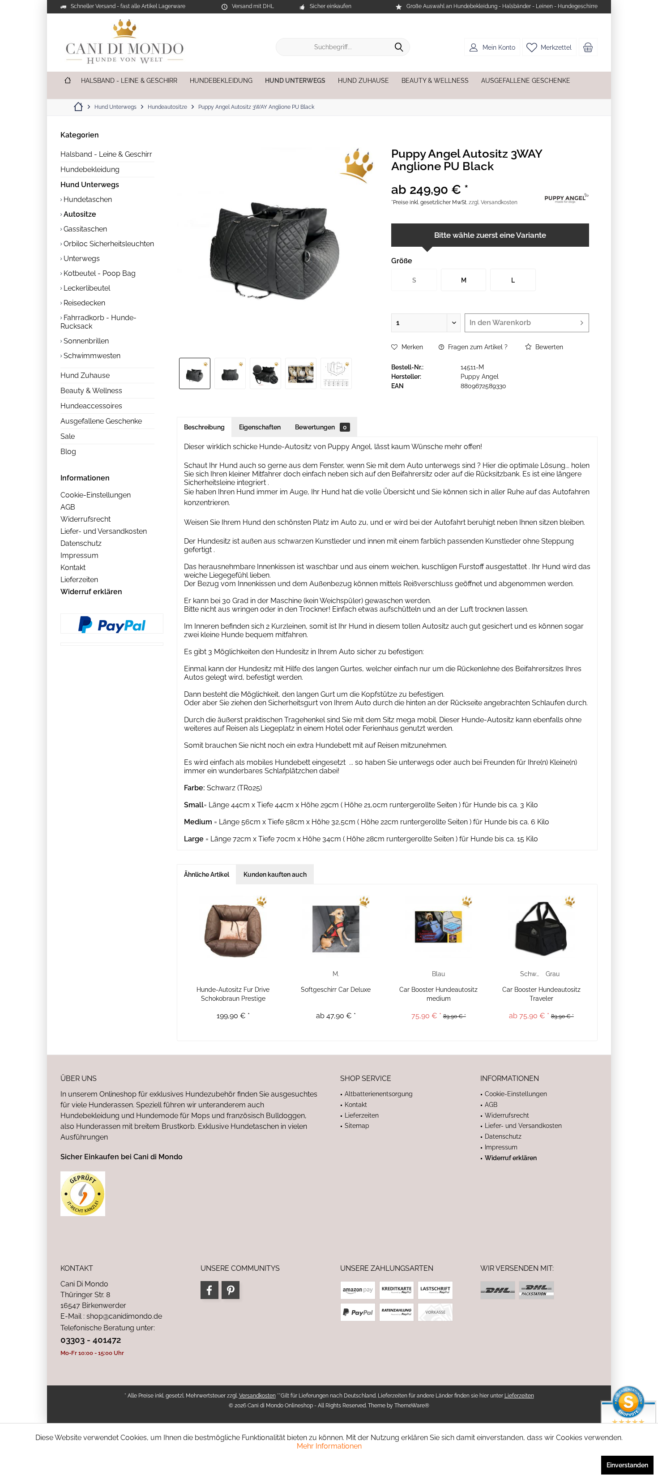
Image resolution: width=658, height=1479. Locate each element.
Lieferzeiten (79, 579)
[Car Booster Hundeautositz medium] (438, 927)
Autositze (79, 214)
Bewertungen (321, 427)
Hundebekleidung (90, 169)
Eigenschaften (260, 427)
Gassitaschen (84, 229)
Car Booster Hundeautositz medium (438, 994)
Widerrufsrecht (85, 519)
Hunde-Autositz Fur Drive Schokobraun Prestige (233, 994)
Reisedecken (83, 303)
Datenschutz (81, 543)
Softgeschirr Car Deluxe (336, 989)
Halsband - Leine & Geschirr (106, 154)
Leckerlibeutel (86, 288)
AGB (67, 507)
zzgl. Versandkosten (493, 202)
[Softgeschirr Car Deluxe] (336, 927)
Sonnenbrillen (85, 341)
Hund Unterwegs (89, 184)
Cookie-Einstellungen (95, 495)
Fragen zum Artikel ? (477, 347)
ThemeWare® (411, 1405)
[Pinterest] (230, 1290)
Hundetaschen (87, 199)
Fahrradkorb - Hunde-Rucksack (98, 321)
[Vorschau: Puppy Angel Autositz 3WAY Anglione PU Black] (194, 373)
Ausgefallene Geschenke (101, 421)
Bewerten (548, 347)
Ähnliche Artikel (206, 874)
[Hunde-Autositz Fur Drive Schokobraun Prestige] (233, 927)
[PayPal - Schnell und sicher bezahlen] (112, 624)
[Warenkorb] (588, 47)
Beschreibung (204, 427)
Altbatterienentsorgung (379, 1093)
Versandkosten (257, 1396)
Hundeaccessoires (91, 406)
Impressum (79, 555)
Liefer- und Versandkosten (103, 531)
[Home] (67, 81)
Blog (68, 451)
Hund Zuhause (85, 375)
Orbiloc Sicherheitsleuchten (108, 244)
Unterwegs (81, 258)
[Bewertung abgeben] (466, 178)
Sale (67, 436)
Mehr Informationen (329, 1446)
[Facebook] (209, 1290)
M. (336, 973)
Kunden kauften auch (275, 874)
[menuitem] (588, 47)
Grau (553, 973)
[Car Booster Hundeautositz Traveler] (541, 927)
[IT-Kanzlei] (189, 1193)
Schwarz (530, 973)
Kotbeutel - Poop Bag (99, 273)
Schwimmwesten (91, 356)
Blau (438, 973)
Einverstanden (627, 1465)
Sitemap (357, 1125)
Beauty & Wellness (91, 390)
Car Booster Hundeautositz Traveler (541, 994)
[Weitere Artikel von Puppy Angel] (566, 197)
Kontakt (72, 567)
